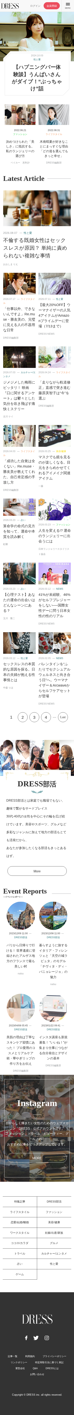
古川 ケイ (8, 416)
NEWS (59, 589)
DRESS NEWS (46, 333)
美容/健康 (61, 451)
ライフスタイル (54, 134)
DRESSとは (52, 1368)
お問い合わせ (37, 1374)
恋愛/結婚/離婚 (20, 1222)
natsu (21, 973)
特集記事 (19, 1201)
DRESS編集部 (54, 162)
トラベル (19, 1253)
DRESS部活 (20, 937)
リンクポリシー (19, 1362)
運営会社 (20, 1368)
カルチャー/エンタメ (54, 1253)
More (37, 871)
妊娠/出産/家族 (54, 1232)
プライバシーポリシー (54, 1356)
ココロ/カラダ (19, 1243)
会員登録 (52, 5)
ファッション (20, 134)
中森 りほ (8, 687)
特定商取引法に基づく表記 (49, 1362)
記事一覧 (12, 1356)
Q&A (35, 1368)
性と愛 (37, 59)
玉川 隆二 (9, 618)
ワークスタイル (19, 1232)
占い (23, 520)
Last (63, 717)
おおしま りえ (10, 264)
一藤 (40, 486)
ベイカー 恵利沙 (20, 162)
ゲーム (20, 1274)
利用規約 (30, 1356)
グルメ (54, 1243)
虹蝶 (5, 544)
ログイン (35, 5)
